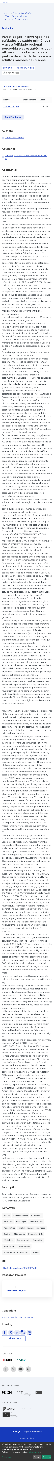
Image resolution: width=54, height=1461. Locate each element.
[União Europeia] (12, 1417)
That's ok (47, 1457)
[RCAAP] (28, 1369)
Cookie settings (27, 1438)
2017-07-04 (8, 68)
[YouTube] (21, 1369)
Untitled (13, 1287)
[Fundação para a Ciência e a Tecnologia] (16, 1395)
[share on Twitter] (11, 1332)
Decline (37, 1457)
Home (5, 13)
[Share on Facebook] (4, 1332)
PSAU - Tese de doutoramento (17, 16)
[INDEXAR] (22, 1359)
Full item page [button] (14, 1338)
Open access (12, 73)
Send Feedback (13, 117)
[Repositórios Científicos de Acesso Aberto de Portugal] (8, 1359)
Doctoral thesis (25, 68)
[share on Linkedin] (17, 1332)
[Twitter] (13, 1369)
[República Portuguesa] (18, 1411)
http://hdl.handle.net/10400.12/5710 (17, 86)
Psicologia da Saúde (23, 13)
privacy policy (34, 1452)
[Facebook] (6, 1369)
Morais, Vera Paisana (14, 138)
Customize (6, 1457)
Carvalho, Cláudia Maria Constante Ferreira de (26, 157)
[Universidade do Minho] (39, 1395)
